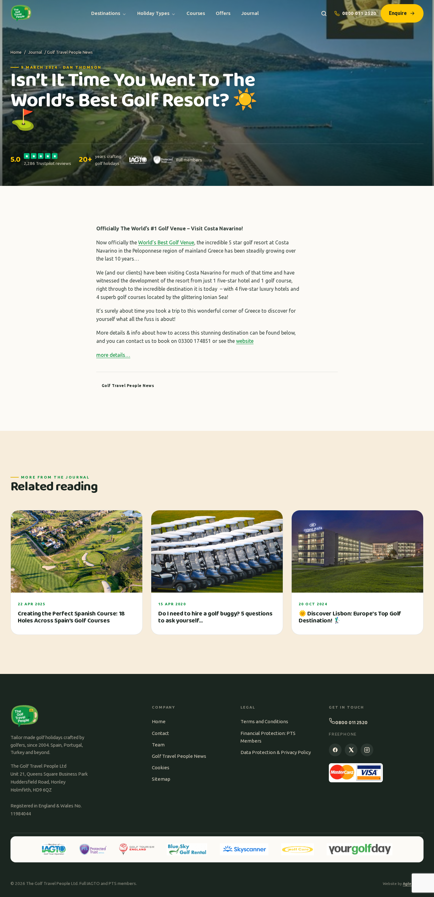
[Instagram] (367, 750)
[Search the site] (324, 13)
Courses (195, 13)
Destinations (105, 13)
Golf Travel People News (179, 756)
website (245, 341)
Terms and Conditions (264, 721)
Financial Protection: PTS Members (268, 737)
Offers (223, 13)
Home (16, 52)
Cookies (160, 767)
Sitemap (161, 779)
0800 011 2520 (359, 13)
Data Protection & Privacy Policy (276, 752)
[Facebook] (335, 750)
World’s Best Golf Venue (166, 242)
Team (158, 744)
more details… (113, 355)
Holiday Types (153, 13)
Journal (250, 13)
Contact (160, 733)
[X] (351, 750)
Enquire (398, 13)
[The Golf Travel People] (21, 13)
